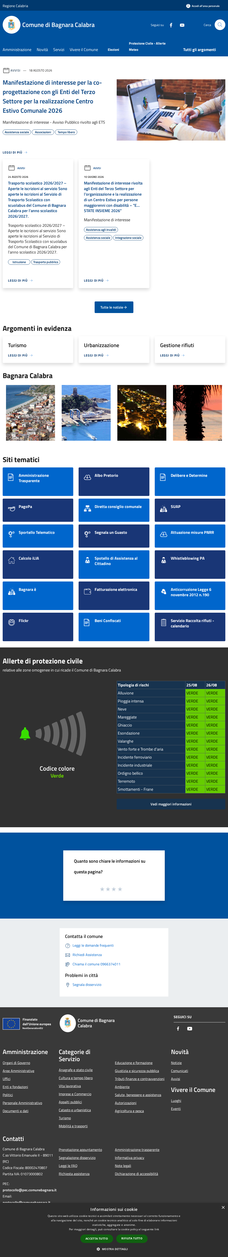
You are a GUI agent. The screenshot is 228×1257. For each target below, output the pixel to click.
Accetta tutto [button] (97, 1239)
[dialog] (114, 1230)
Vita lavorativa (70, 1086)
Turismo (65, 1118)
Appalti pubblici (70, 1102)
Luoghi (176, 1100)
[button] (114, 1249)
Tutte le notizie (111, 307)
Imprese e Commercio (75, 1094)
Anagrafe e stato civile (76, 1070)
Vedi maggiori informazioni (171, 804)
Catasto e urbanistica (75, 1110)
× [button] (223, 1207)
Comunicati (179, 1070)
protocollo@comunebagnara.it (26, 1202)
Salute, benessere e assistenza (138, 1094)
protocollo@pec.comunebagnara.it (30, 1190)
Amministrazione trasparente (137, 1149)
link (157, 1229)
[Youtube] (180, 25)
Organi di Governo (16, 1062)
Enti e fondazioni (15, 1086)
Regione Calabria (15, 5)
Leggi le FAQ (68, 1165)
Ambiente (122, 1086)
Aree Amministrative (18, 1070)
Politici (8, 1094)
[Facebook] (169, 25)
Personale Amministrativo (22, 1103)
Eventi (176, 1108)
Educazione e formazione (134, 1062)
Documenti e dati (15, 1111)
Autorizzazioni (125, 1103)
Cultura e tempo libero (76, 1078)
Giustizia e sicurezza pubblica (137, 1070)
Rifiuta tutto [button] (131, 1238)
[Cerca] (220, 24)
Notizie (176, 1062)
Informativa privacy (129, 1157)
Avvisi (15, 70)
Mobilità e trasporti (73, 1126)
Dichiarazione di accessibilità (136, 1173)
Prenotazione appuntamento (80, 1149)
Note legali (123, 1165)
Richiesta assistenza (74, 1173)
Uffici (6, 1078)
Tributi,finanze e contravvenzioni (140, 1078)
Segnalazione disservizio (77, 1157)
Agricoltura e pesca (129, 1111)
